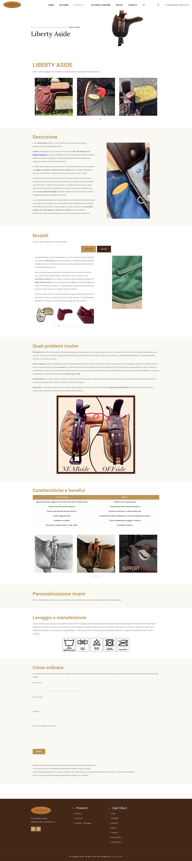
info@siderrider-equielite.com (178, 5)
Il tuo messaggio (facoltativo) (44, 726)
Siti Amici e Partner (100, 5)
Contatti (132, 5)
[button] (35, 96)
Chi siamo (64, 5)
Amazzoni (79, 818)
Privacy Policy (116, 837)
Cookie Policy (116, 842)
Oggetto (36, 711)
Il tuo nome (37, 682)
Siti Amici (114, 823)
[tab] (88, 249)
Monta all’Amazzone (57, 27)
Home (51, 5)
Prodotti (78, 5)
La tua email (37, 697)
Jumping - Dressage (83, 823)
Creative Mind (117, 856)
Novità (119, 5)
